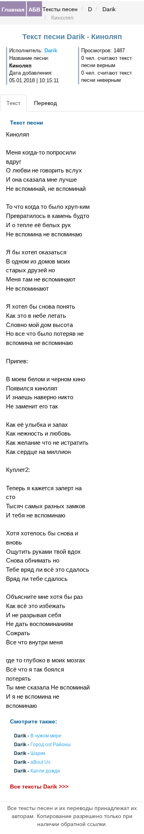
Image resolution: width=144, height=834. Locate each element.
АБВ (34, 9)
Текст (13, 103)
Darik (109, 9)
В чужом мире (46, 736)
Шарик (37, 753)
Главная (13, 9)
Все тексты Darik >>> (39, 786)
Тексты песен (60, 9)
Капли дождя (45, 771)
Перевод (45, 103)
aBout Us (40, 762)
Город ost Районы (50, 744)
